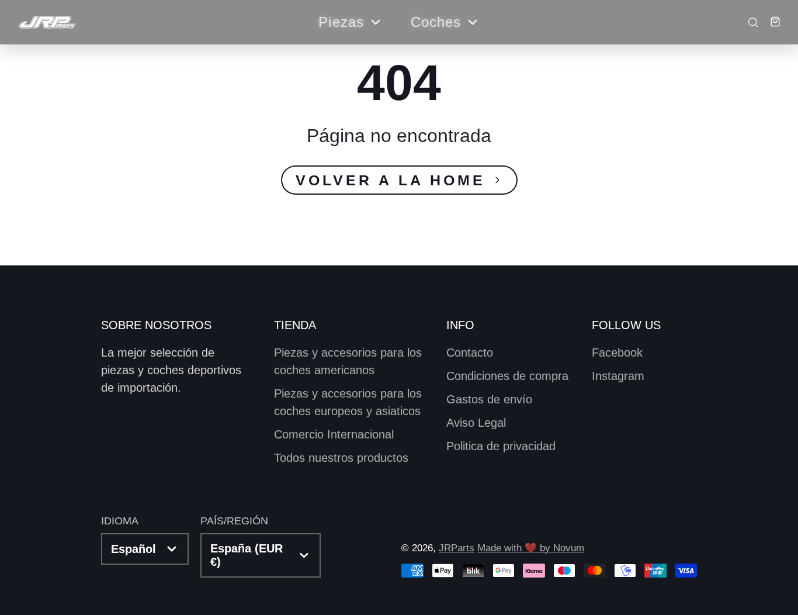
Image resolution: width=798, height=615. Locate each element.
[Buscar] (749, 22)
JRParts (456, 548)
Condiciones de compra (507, 375)
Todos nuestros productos (341, 457)
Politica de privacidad (501, 446)
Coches (436, 22)
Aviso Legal (476, 422)
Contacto (469, 352)
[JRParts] (47, 22)
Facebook (617, 352)
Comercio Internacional (334, 434)
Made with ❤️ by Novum (530, 548)
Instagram (618, 375)
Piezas (341, 22)
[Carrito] (770, 22)
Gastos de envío (489, 399)
